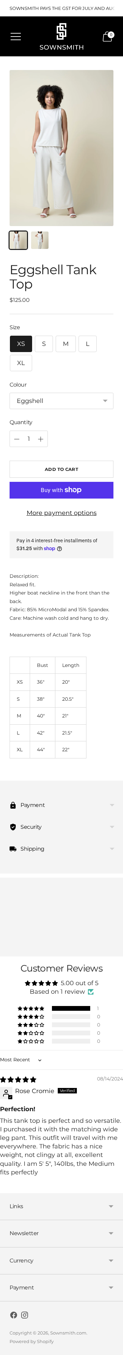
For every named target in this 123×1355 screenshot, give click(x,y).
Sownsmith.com (68, 1333)
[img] (18, 1080)
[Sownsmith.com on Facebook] (14, 1316)
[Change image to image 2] (40, 240)
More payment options (62, 513)
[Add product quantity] (40, 439)
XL (21, 363)
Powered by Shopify (32, 1341)
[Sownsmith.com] (61, 36)
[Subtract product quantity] (17, 439)
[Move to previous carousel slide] (9, 951)
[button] (31, 1008)
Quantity (21, 422)
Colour (18, 384)
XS (21, 344)
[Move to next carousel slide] (113, 951)
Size (15, 327)
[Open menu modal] (15, 36)
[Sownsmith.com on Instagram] (24, 1316)
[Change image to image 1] (18, 240)
